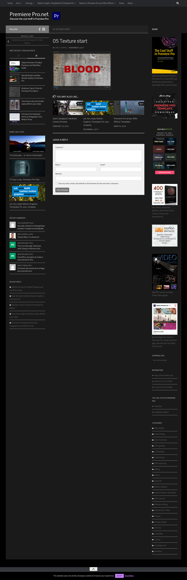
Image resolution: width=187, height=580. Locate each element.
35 (142, 104)
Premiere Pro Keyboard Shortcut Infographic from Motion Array (31, 117)
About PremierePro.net (163, 375)
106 (81, 104)
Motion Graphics (160, 487)
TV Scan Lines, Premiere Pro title (24, 179)
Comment (59, 147)
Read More (129, 576)
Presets (157, 516)
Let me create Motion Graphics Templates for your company (96, 121)
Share (121, 3)
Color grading (159, 446)
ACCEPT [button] (119, 576)
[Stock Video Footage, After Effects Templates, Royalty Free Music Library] (164, 246)
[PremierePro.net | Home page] (35, 15)
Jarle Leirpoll (61, 48)
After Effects (159, 428)
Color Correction (160, 440)
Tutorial (157, 539)
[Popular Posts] (36, 56)
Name (58, 165)
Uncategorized (160, 545)
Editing (157, 469)
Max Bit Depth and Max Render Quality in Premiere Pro (32, 78)
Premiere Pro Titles (162, 510)
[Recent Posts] (18, 56)
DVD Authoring (160, 463)
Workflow (158, 551)
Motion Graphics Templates (165, 493)
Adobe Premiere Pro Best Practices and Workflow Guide (31, 65)
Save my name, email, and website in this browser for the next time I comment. (88, 183)
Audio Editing (159, 434)
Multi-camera (159, 498)
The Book (158, 406)
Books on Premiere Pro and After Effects (96, 3)
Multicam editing (161, 504)
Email (103, 165)
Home (10, 3)
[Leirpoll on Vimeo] (43, 29)
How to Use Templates (163, 387)
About (130, 3)
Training (28, 3)
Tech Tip (157, 528)
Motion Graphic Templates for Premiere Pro (56, 3)
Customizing (159, 457)
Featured (158, 481)
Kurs (18, 3)
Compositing (159, 451)
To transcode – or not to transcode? (26, 155)
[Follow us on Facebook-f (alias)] (39, 29)
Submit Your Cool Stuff (163, 381)
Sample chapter (160, 522)
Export (157, 475)
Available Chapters (161, 412)
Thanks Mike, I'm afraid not (28, 237)
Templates (158, 534)
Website (58, 174)
